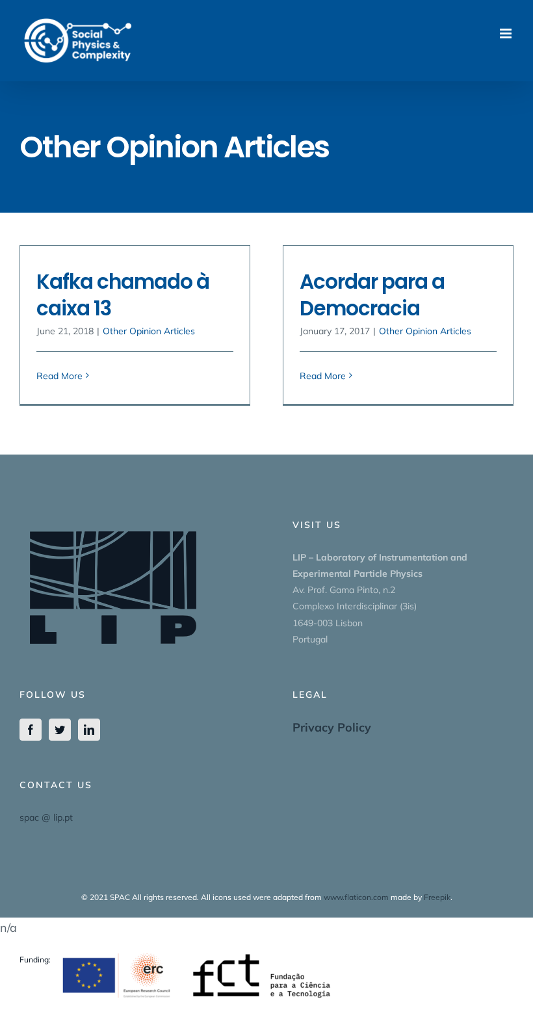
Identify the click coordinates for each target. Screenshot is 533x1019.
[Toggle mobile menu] (507, 33)
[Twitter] (60, 730)
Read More (59, 376)
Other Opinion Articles (149, 331)
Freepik (437, 897)
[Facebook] (31, 730)
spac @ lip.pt (46, 817)
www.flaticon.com (356, 897)
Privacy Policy (331, 727)
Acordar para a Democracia (372, 295)
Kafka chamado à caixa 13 (122, 295)
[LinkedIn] (89, 730)
